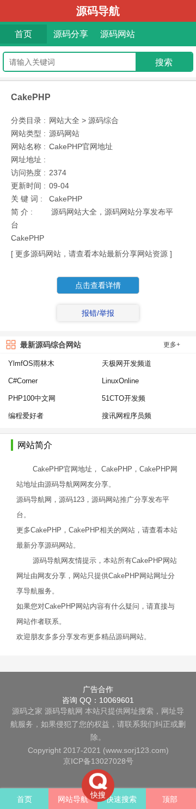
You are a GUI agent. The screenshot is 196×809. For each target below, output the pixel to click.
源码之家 (27, 711)
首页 (23, 34)
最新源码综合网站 (50, 344)
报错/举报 (98, 313)
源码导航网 (64, 711)
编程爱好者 (26, 416)
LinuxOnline (120, 381)
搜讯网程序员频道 (126, 416)
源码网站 (117, 34)
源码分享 (70, 34)
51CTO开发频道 (123, 399)
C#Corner (23, 381)
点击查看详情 (98, 285)
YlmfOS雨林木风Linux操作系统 (31, 364)
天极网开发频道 (126, 363)
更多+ (171, 344)
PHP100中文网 (32, 398)
